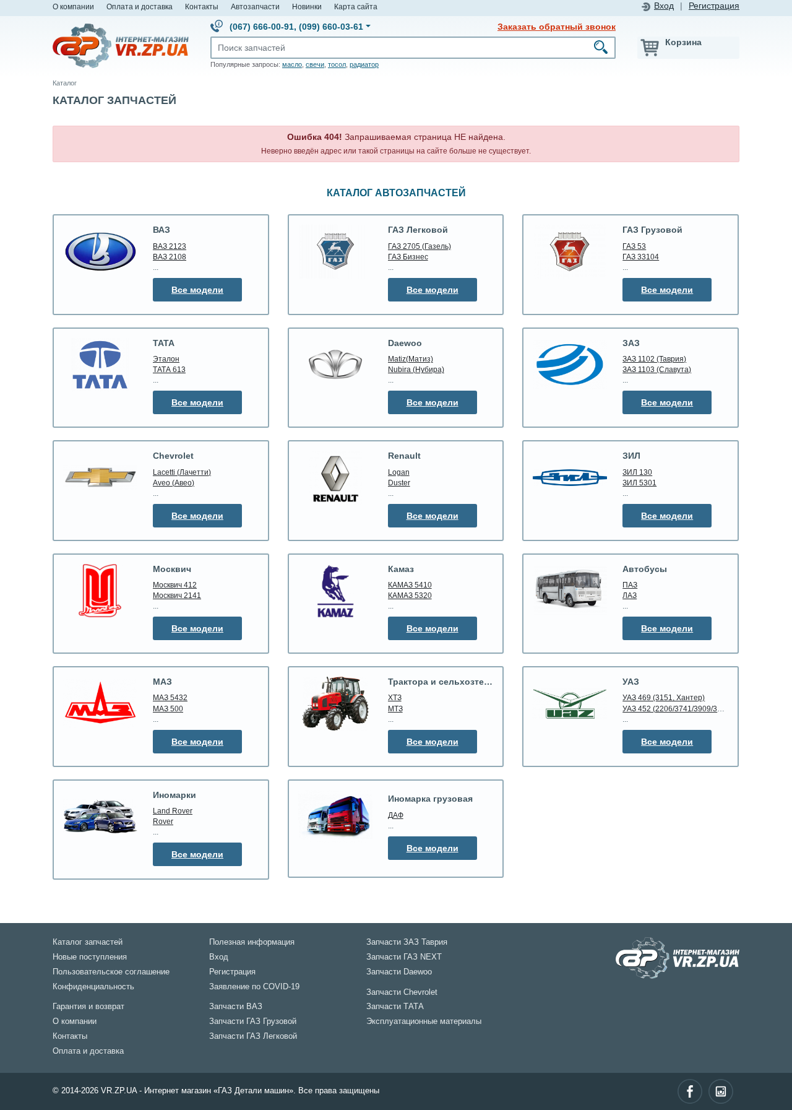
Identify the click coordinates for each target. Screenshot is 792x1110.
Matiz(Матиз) (410, 359)
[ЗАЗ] (570, 364)
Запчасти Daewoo (399, 972)
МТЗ (395, 709)
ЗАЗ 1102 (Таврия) (654, 359)
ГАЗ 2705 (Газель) (419, 246)
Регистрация (714, 6)
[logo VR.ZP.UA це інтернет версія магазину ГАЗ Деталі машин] (121, 45)
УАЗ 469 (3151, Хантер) (663, 697)
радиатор (364, 64)
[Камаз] (335, 591)
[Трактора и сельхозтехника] (335, 703)
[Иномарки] (100, 816)
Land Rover (172, 811)
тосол (337, 64)
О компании (73, 6)
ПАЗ (629, 585)
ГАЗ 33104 (640, 257)
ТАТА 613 (169, 369)
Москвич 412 (175, 585)
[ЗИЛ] (570, 477)
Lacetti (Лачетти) (182, 472)
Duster (399, 483)
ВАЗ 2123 (169, 246)
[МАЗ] (100, 703)
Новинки (307, 6)
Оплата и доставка (139, 6)
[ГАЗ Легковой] (335, 251)
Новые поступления (90, 957)
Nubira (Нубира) (416, 369)
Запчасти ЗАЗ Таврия (406, 942)
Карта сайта (355, 6)
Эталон (166, 359)
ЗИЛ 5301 (639, 483)
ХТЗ (395, 697)
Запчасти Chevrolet (401, 992)
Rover (163, 821)
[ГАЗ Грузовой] (570, 251)
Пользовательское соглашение (111, 972)
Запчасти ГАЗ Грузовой (252, 1021)
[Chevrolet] (100, 478)
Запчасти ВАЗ (235, 1006)
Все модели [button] (197, 290)
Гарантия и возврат (88, 1006)
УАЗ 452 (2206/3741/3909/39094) (679, 709)
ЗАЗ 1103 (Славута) (656, 369)
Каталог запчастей (88, 942)
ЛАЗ (629, 595)
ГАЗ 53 (634, 246)
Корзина (683, 42)
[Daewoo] (335, 365)
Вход (664, 6)
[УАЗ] (570, 703)
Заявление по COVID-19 (254, 986)
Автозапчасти (255, 6)
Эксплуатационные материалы (423, 1021)
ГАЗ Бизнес (408, 257)
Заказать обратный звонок (556, 27)
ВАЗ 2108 (169, 257)
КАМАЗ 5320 (410, 595)
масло (292, 64)
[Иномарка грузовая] (335, 816)
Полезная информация (252, 942)
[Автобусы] (570, 590)
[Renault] (335, 478)
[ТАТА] (100, 364)
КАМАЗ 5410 (410, 585)
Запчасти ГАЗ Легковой (253, 1036)
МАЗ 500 (168, 709)
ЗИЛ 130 (637, 472)
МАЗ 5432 (170, 697)
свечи (315, 64)
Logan (399, 472)
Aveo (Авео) (173, 483)
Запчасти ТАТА (395, 1006)
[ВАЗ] (100, 251)
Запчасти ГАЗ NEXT (404, 957)
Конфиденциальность (93, 986)
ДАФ (395, 815)
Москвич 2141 (177, 595)
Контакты (201, 6)
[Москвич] (100, 591)
